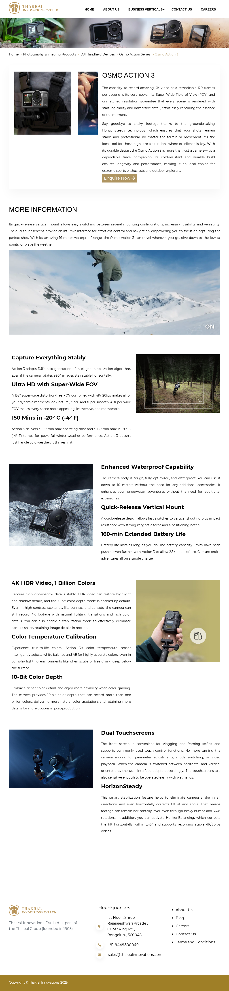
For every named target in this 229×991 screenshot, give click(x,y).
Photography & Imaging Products (49, 54)
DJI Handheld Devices (98, 54)
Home (14, 54)
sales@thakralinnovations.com (135, 955)
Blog (180, 918)
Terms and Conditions (195, 942)
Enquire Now (117, 178)
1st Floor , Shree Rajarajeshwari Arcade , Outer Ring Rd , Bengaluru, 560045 (127, 926)
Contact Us (186, 934)
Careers (182, 926)
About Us (184, 910)
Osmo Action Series (134, 54)
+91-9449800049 (123, 945)
